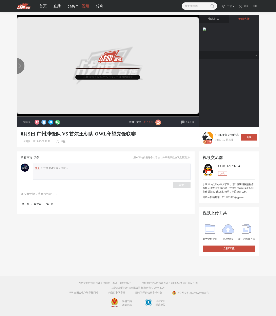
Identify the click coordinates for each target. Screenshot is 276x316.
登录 (37, 168)
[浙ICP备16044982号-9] (185, 282)
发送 (182, 184)
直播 (57, 6)
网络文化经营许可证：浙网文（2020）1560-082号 (105, 282)
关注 (249, 137)
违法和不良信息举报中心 (148, 292)
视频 (85, 6)
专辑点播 (244, 18)
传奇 (99, 6)
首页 (43, 6)
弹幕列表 (213, 18)
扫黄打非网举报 (116, 292)
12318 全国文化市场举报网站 (82, 292)
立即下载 (229, 248)
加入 (222, 173)
